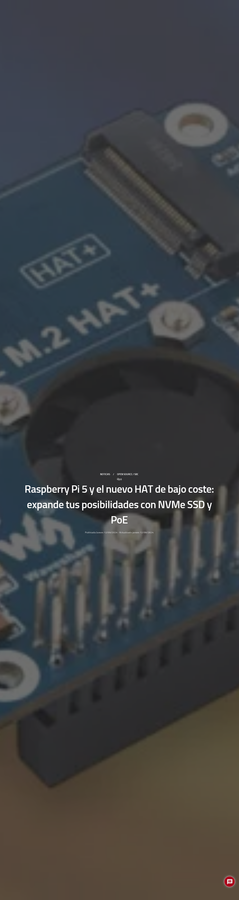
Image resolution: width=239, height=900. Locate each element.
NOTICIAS (105, 474)
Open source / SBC (127, 474)
